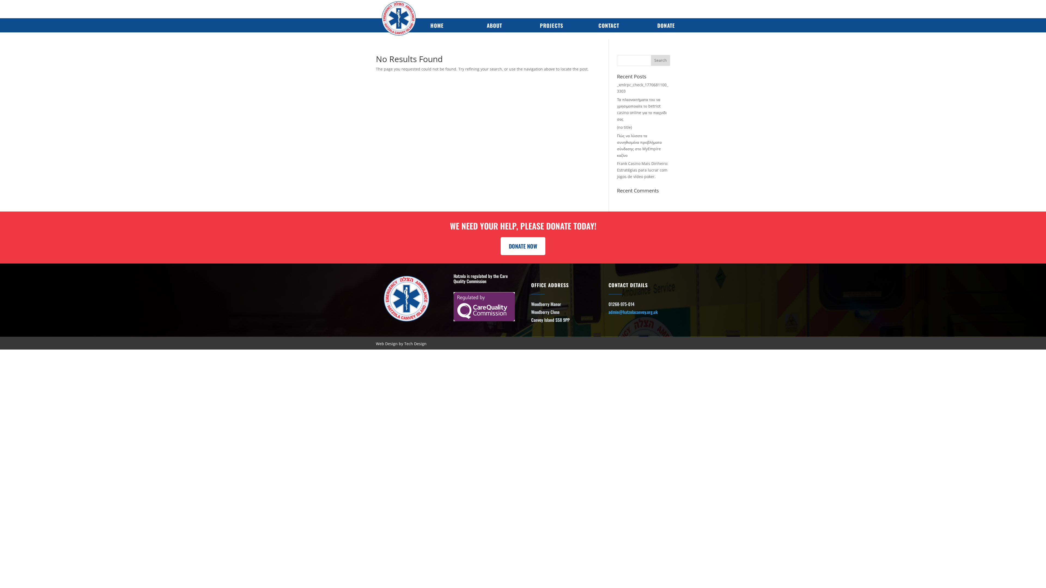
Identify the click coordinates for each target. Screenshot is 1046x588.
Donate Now (523, 246)
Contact (608, 25)
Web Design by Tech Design (401, 343)
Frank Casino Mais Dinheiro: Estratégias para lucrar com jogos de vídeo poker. (642, 170)
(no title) (624, 127)
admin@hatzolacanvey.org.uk (633, 312)
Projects (551, 25)
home (437, 25)
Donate (666, 25)
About (494, 25)
